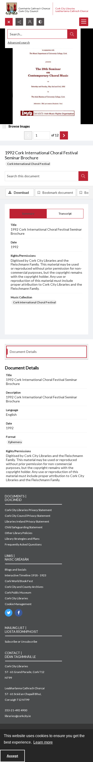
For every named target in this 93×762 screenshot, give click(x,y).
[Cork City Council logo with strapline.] (46, 8)
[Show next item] (64, 135)
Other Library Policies (18, 533)
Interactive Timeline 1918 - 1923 (25, 575)
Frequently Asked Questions (23, 544)
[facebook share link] (18, 613)
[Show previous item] (28, 135)
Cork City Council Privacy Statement (27, 515)
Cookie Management (18, 604)
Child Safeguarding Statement (23, 527)
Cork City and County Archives (24, 587)
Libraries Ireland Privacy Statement (27, 521)
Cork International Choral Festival (28, 164)
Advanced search (19, 42)
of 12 (55, 135)
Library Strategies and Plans (22, 538)
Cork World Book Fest (19, 581)
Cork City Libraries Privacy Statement (28, 510)
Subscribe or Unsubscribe (21, 641)
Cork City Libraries (16, 598)
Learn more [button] (43, 742)
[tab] (28, 213)
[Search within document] (83, 176)
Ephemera (15, 442)
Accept (12, 756)
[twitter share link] (8, 613)
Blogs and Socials (15, 569)
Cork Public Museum (18, 592)
